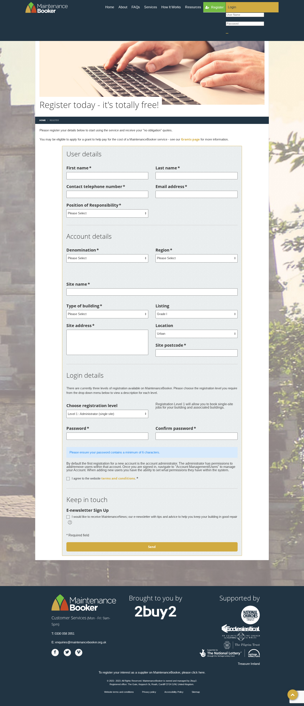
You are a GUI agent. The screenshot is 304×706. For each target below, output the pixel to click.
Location (164, 325)
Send (152, 547)
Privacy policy (149, 692)
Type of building (84, 306)
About (122, 7)
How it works (171, 7)
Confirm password (176, 428)
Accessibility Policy (173, 692)
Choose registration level (91, 405)
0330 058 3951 (64, 633)
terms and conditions (118, 478)
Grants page (190, 139)
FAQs (136, 7)
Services (150, 7)
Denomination (82, 250)
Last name (168, 168)
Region (164, 250)
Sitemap (196, 692)
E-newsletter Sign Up (87, 510)
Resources (193, 7)
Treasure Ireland (249, 663)
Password (77, 428)
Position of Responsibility (93, 205)
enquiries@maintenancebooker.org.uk (80, 642)
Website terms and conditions (119, 692)
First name (78, 168)
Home (109, 7)
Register (217, 7)
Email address (171, 186)
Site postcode (171, 345)
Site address (80, 325)
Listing (162, 306)
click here (198, 672)
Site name (78, 284)
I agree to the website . (105, 478)
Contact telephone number (95, 186)
